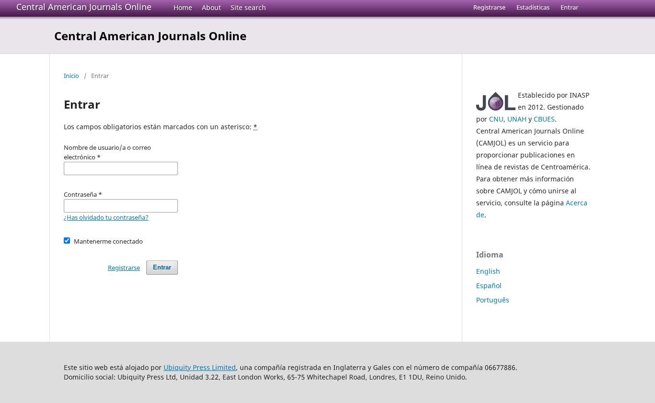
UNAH (516, 118)
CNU (496, 118)
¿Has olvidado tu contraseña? (106, 217)
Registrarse (489, 7)
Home (183, 7)
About (211, 7)
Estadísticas (533, 7)
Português (492, 299)
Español (489, 285)
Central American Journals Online (84, 6)
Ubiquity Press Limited (200, 367)
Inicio (71, 75)
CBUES (544, 118)
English (488, 271)
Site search (248, 7)
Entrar (569, 7)
